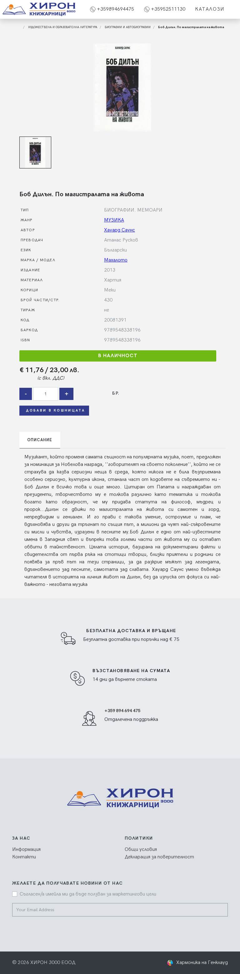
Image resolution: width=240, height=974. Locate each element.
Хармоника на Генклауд (202, 963)
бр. (115, 393)
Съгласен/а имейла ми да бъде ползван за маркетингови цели (88, 894)
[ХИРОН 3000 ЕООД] (38, 9)
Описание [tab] (39, 439)
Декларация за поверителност (159, 857)
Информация (26, 849)
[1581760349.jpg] (122, 87)
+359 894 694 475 (122, 710)
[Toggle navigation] (233, 9)
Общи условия (141, 849)
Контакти (24, 857)
